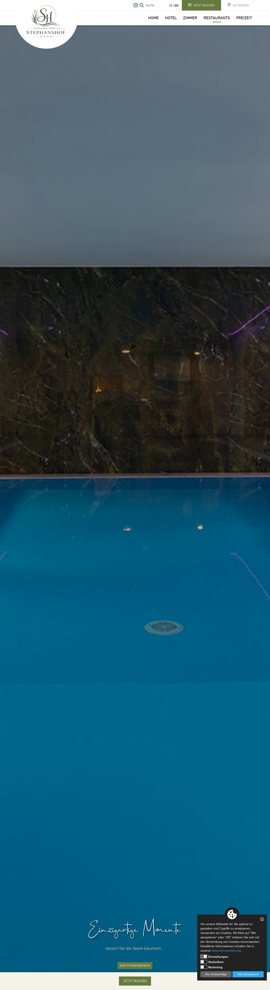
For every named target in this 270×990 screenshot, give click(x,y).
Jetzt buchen (135, 981)
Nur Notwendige (216, 974)
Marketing (215, 967)
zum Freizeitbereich (135, 965)
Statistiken (216, 962)
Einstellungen (218, 956)
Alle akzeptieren (248, 974)
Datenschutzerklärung (226, 950)
